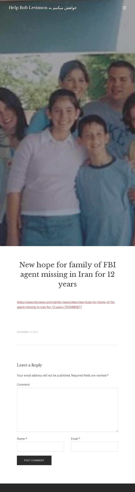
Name (22, 439)
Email (75, 439)
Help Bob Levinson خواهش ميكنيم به (43, 7)
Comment (23, 385)
